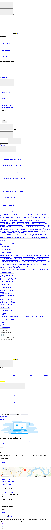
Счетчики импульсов (6, 300)
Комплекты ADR (5, 214)
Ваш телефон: (5, 111)
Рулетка (4, 321)
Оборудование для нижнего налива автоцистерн (13, 261)
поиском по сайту (27, 442)
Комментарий (25, 452)
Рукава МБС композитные (7, 244)
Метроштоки (4, 324)
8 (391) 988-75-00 (6, 50)
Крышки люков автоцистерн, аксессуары (28, 264)
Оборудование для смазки (8, 310)
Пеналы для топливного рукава (33, 255)
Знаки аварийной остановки (33, 226)
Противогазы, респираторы (22, 219)
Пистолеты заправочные (7, 286)
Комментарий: (5, 119)
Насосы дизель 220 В (6, 273)
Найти (9, 328)
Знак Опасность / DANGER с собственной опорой (32, 235)
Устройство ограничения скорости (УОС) (22, 214)
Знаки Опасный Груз (21, 234)
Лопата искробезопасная (35, 229)
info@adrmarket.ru (9, 339)
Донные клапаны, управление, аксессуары (24, 257)
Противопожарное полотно (13, 270)
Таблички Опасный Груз (7, 234)
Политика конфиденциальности (23, 457)
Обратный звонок (7, 107)
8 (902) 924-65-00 (6, 56)
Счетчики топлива (6, 284)
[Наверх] (6, 409)
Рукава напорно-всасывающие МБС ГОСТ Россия (8, 242)
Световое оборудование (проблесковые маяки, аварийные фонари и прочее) (23, 215)
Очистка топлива (6, 289)
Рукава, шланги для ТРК (7, 246)
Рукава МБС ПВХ (5, 248)
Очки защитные (15, 231)
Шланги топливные (6, 287)
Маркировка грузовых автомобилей (10, 316)
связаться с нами (10, 442)
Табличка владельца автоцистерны (38, 234)
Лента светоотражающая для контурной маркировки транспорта (25, 236)
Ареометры (4, 319)
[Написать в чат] (12, 386)
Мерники (12, 319)
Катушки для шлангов (7, 295)
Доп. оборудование (5, 308)
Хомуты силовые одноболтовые (8, 251)
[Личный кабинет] (6, 346)
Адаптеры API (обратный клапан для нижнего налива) (34, 260)
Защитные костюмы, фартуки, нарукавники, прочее (29, 223)
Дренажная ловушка (18, 228)
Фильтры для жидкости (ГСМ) (35, 261)
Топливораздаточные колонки (6, 294)
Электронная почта (4, 414)
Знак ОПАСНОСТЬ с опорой (38, 222)
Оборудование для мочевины (8, 302)
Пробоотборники (6, 327)
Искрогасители (13, 220)
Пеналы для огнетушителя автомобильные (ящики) (29, 217)
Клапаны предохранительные (9, 264)
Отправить (3, 120)
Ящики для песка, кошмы (26, 220)
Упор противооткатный (27, 316)
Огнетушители (32, 216)
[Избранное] (6, 353)
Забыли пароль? (4, 416)
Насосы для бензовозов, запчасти (10, 260)
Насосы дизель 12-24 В (7, 272)
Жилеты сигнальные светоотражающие (35, 225)
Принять (2, 461)
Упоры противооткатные (7, 223)
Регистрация (3, 419)
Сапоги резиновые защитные (15, 225)
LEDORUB (4, 313)
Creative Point (11, 516)
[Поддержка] (7, 82)
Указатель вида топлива (14, 267)
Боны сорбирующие (21, 229)
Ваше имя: (4, 110)
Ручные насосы (11, 283)
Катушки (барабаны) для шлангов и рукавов (6, 250)
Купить (1, 447)
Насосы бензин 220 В (9, 279)
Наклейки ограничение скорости (9, 235)
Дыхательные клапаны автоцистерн (39, 263)
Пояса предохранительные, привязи (20, 222)
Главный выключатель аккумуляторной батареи (13, 232)
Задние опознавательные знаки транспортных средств (23, 238)
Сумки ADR (44, 231)
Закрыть (4, 122)
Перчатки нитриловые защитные (31, 231)
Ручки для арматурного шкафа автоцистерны (21, 266)
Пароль (19, 414)
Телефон (12, 452)
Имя (1, 452)
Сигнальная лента (19, 226)
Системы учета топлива (7, 311)
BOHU (3, 314)
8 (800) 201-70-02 (6, 43)
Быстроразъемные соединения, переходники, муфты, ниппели (16, 254)
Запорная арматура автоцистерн (38, 258)
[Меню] (6, 5)
